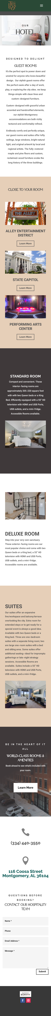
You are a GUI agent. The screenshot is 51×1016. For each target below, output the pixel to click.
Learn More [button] (25, 243)
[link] (12, 6)
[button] (41, 7)
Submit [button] (42, 972)
